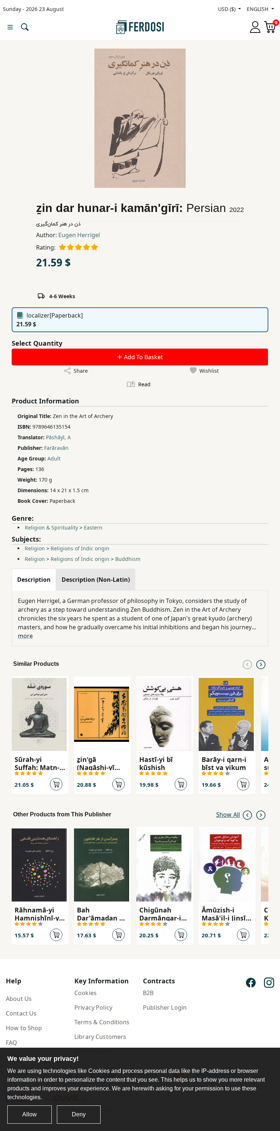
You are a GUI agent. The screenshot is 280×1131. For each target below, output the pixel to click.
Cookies (85, 993)
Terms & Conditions (102, 1022)
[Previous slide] (247, 664)
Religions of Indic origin (80, 548)
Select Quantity (37, 343)
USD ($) (227, 8)
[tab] (34, 580)
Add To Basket (142, 357)
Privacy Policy (93, 1007)
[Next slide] (261, 664)
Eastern (93, 527)
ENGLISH (258, 8)
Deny (79, 1114)
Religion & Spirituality (51, 527)
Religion (35, 548)
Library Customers (100, 1037)
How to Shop (24, 1028)
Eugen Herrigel (79, 235)
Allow (29, 1114)
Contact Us (21, 1013)
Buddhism (127, 558)
